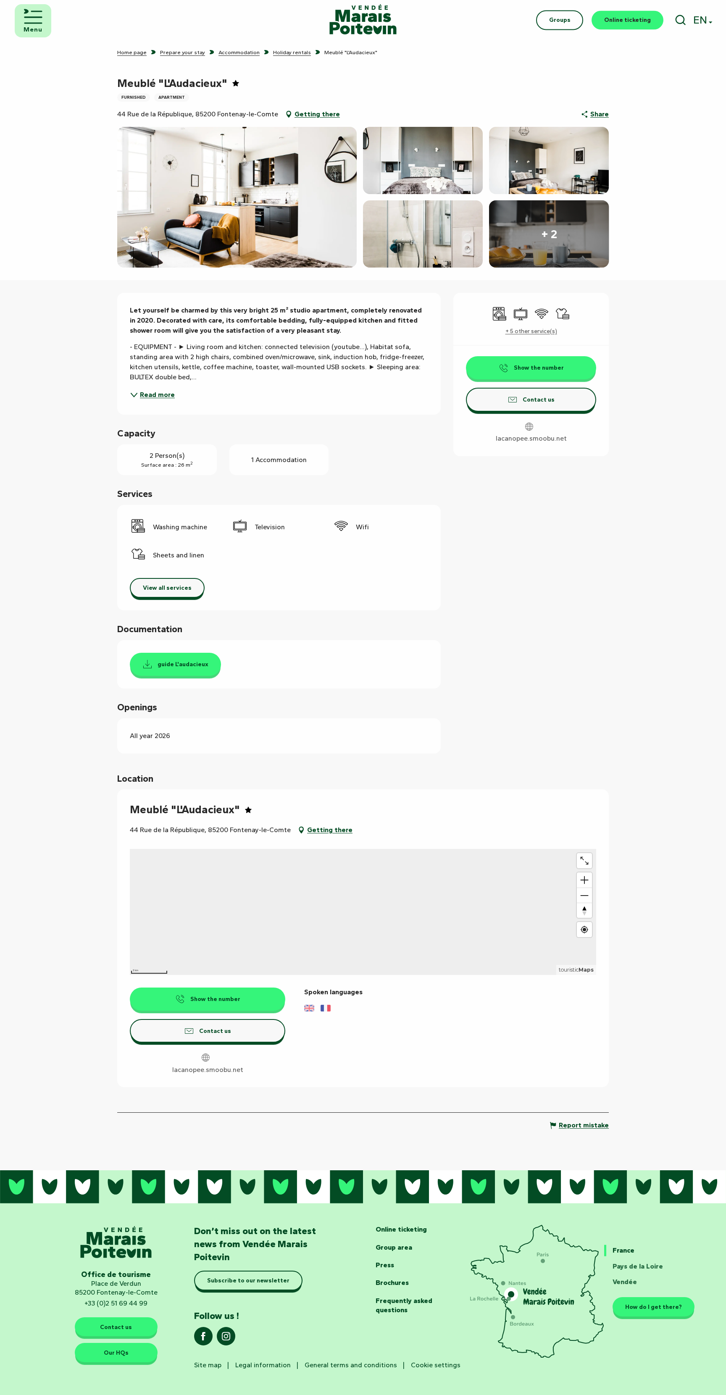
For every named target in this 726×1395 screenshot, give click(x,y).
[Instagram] (226, 1339)
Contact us (116, 1327)
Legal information (263, 1365)
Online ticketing (401, 1229)
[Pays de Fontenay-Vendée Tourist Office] (363, 20)
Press (385, 1265)
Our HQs (116, 1352)
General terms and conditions (351, 1365)
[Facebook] (203, 1339)
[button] (680, 20)
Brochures (392, 1283)
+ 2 (549, 234)
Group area (394, 1247)
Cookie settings (435, 1365)
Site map (207, 1365)
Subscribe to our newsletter (248, 1280)
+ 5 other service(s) (531, 331)
